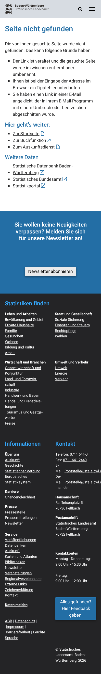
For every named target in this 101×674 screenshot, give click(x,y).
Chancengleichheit (20, 497)
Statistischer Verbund (22, 471)
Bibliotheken (15, 562)
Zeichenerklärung (19, 589)
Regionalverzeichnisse (23, 578)
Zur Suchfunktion (29, 140)
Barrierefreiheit (18, 632)
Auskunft (12, 460)
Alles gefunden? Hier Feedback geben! (75, 609)
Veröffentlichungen (20, 539)
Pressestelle (15, 512)
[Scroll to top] (89, 662)
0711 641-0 (79, 454)
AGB (8, 621)
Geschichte (14, 465)
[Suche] (80, 9)
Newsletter (14, 523)
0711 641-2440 (75, 460)
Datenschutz (25, 621)
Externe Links (16, 584)
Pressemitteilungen (21, 517)
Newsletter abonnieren (50, 271)
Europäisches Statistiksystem (18, 479)
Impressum (15, 626)
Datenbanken (15, 545)
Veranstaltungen (18, 573)
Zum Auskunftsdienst (34, 147)
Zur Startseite (26, 134)
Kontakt (11, 595)
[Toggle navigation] (92, 9)
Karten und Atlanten (21, 556)
